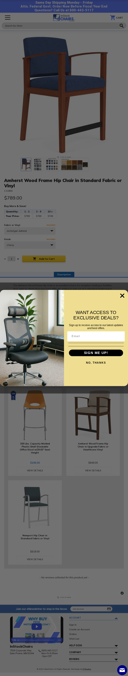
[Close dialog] (122, 296)
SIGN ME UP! (96, 353)
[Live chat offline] (122, 670)
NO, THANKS (96, 362)
